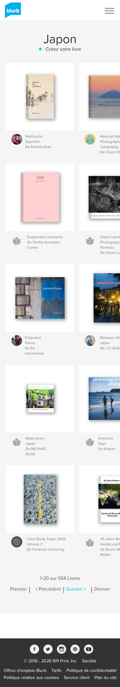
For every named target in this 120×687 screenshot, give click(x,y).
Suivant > (76, 589)
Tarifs (56, 670)
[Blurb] (12, 13)
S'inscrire (84, 10)
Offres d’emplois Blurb (25, 670)
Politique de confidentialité (91, 670)
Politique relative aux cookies (31, 677)
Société (89, 661)
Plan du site (105, 677)
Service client (77, 677)
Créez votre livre (63, 49)
